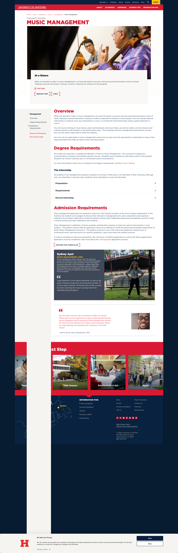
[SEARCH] (148, 2)
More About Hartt (36, 137)
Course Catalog (128, 163)
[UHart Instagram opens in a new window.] (127, 418)
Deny (150, 543)
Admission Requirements (35, 127)
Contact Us (139, 403)
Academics (42, 14)
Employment (139, 410)
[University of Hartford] (32, 7)
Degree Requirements (38, 122)
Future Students (86, 403)
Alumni (82, 411)
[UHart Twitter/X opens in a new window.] (120, 418)
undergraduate (105, 239)
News (118, 400)
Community (84, 418)
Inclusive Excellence (123, 407)
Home (29, 14)
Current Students (86, 407)
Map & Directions (141, 400)
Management (58, 14)
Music (50, 14)
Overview (33, 118)
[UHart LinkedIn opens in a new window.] (130, 418)
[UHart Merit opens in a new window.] (133, 418)
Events (118, 403)
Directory (138, 407)
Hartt (34, 14)
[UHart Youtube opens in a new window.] (124, 418)
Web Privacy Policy (123, 424)
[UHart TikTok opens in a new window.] (136, 418)
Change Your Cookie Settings (127, 426)
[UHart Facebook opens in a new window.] (117, 418)
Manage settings (42, 549)
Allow (150, 538)
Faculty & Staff (85, 414)
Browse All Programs (38, 133)
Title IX (118, 410)
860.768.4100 (121, 439)
